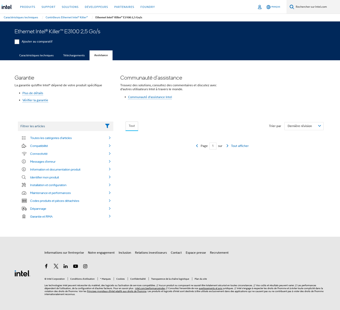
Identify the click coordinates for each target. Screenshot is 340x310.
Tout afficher (240, 146)
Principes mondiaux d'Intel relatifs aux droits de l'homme (116, 291)
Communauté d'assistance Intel (150, 97)
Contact (176, 253)
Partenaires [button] (124, 7)
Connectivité (39, 154)
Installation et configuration (48, 185)
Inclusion (125, 253)
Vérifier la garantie (35, 100)
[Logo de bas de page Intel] (22, 273)
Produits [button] (27, 7)
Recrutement (219, 253)
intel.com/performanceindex (150, 288)
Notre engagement (101, 253)
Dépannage (38, 209)
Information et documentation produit (55, 169)
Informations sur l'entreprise (64, 253)
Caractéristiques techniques (36, 55)
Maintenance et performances (50, 193)
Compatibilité (39, 146)
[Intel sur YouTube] (75, 266)
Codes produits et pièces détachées (54, 201)
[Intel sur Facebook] (46, 266)
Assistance (101, 55)
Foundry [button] (147, 7)
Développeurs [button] (96, 7)
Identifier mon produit (44, 177)
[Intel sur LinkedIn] (65, 266)
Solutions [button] (70, 7)
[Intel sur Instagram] (85, 266)
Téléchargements (74, 55)
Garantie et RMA (41, 216)
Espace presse (196, 253)
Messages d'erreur (42, 161)
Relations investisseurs (151, 253)
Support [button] (48, 7)
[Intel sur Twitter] (56, 266)
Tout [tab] (132, 126)
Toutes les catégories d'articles (51, 138)
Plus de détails (32, 93)
